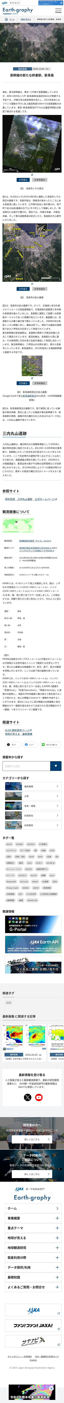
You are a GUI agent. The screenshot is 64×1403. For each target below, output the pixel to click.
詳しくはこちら (32, 1139)
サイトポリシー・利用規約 (20, 1356)
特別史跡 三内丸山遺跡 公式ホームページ (30, 499)
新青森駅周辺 (29, 395)
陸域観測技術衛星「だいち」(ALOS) (34, 540)
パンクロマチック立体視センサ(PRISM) (36, 550)
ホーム (11, 19)
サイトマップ (14, 3)
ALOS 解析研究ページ (17, 730)
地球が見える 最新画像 (18, 734)
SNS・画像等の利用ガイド (47, 1356)
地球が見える (26, 19)
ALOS (9, 1002)
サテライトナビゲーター (48, 2)
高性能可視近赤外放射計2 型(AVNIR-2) (35, 548)
